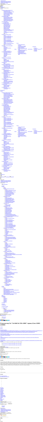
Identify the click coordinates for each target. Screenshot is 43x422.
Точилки (17, 337)
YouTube (3, 406)
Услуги (5, 288)
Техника (6, 259)
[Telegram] (9, 320)
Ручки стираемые (25, 340)
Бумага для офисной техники (4, 334)
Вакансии (1, 390)
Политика (1, 392)
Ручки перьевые (16, 340)
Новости (1, 389)
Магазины (1, 391)
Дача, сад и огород (8, 204)
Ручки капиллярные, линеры (4, 340)
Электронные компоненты (8, 332)
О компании (5, 298)
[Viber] (5, 320)
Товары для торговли (8, 271)
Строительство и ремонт (8, 276)
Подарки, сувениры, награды (26, 331)
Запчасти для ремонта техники (9, 218)
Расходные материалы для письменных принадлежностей (27, 337)
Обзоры (1, 400)
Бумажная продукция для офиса (30, 334)
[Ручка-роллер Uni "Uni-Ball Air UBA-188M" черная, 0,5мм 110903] (12, 343)
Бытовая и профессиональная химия (10, 190)
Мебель (6, 243)
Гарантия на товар (3, 396)
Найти (1, 418)
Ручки (1, 337)
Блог (1, 398)
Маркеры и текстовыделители (9, 337)
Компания (1, 387)
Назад (4, 187)
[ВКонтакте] (0, 320)
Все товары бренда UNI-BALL (4, 376)
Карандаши (3, 337)
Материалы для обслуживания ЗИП (10, 229)
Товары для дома (7, 279)
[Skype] (7, 320)
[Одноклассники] (2, 320)
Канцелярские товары (14, 330)
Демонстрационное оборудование (11, 331)
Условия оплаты (2, 395)
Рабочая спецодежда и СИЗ (9, 256)
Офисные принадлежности (21, 334)
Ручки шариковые (30, 340)
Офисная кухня (7, 249)
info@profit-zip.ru (3, 315)
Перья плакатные (35, 340)
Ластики (15, 337)
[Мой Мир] (3, 320)
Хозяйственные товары (8, 207)
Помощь (1, 394)
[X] (4, 320)
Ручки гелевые (21, 340)
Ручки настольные (11, 340)
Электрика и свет (32, 332)
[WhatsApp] (6, 320)
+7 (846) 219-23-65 (3, 0)
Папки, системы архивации (6, 335)
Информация (2, 393)
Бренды (1, 399)
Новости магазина (4, 402)
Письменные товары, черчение (13, 334)
